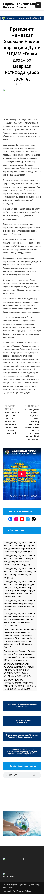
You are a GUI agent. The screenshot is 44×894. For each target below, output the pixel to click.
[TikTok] (34, 519)
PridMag (28, 891)
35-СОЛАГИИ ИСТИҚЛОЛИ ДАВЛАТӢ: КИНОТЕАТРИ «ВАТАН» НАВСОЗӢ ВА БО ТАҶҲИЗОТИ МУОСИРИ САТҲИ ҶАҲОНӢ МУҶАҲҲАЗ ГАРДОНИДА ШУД (19, 670)
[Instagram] (16, 519)
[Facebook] (10, 519)
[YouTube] (22, 519)
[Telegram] (28, 519)
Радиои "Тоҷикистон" (19, 4)
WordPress (17, 891)
